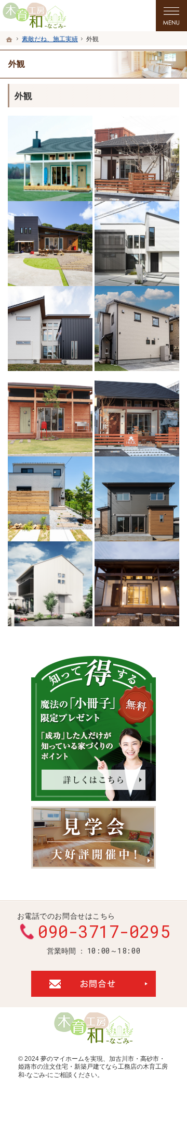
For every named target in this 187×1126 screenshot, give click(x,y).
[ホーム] (9, 39)
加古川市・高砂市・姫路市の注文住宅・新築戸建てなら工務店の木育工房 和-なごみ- (93, 1067)
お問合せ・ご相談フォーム (93, 984)
